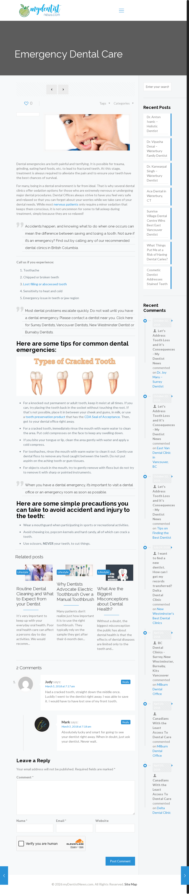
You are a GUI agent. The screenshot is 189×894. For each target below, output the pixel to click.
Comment (24, 777)
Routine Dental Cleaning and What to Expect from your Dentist (34, 596)
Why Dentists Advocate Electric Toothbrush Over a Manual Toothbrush (75, 591)
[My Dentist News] (40, 10)
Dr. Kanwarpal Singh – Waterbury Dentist (157, 173)
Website (102, 821)
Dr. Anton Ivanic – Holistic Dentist (154, 124)
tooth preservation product (45, 417)
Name (21, 821)
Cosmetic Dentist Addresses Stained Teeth (157, 277)
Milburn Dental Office (160, 689)
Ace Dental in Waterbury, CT (156, 195)
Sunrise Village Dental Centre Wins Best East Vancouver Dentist (157, 222)
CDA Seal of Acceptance (102, 417)
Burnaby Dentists (39, 332)
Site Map (130, 884)
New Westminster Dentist (109, 325)
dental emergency (43, 318)
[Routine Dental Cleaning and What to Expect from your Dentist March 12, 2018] (185, 875)
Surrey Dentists (43, 325)
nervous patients (66, 204)
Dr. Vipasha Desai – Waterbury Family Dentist (157, 148)
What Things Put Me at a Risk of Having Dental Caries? (157, 252)
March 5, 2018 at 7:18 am (76, 726)
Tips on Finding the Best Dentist (162, 532)
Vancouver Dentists (72, 325)
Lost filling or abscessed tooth (45, 284)
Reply (125, 681)
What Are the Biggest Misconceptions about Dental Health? (112, 598)
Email (61, 821)
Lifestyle (23, 572)
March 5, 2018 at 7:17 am (60, 686)
